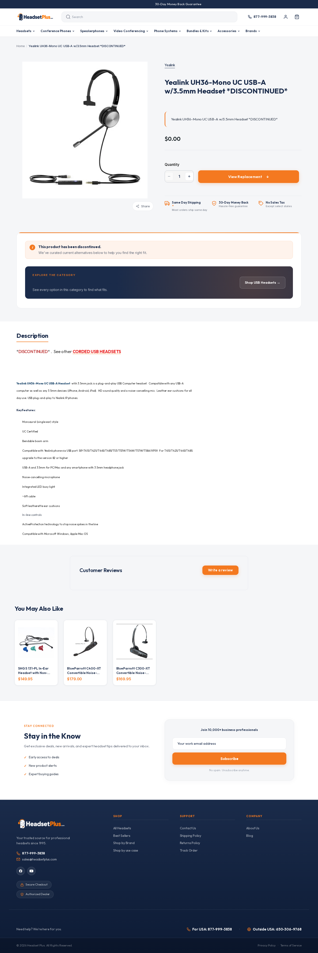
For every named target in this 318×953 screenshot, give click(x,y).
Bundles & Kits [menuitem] (198, 31)
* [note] (189, 206)
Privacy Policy (267, 945)
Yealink (170, 65)
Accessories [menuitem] (227, 31)
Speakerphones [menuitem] (92, 31)
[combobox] (145, 17)
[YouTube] (31, 871)
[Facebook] (20, 871)
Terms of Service (291, 945)
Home (20, 46)
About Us (252, 828)
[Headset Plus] (35, 17)
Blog (249, 836)
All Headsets (122, 828)
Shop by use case (125, 850)
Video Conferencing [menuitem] (129, 31)
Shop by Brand (124, 843)
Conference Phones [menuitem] (56, 31)
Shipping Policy (190, 836)
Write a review (220, 570)
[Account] (285, 17)
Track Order (189, 850)
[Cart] (297, 17)
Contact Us (188, 828)
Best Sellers (121, 836)
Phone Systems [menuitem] (166, 31)
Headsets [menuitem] (24, 31)
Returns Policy (190, 843)
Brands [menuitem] (251, 31)
